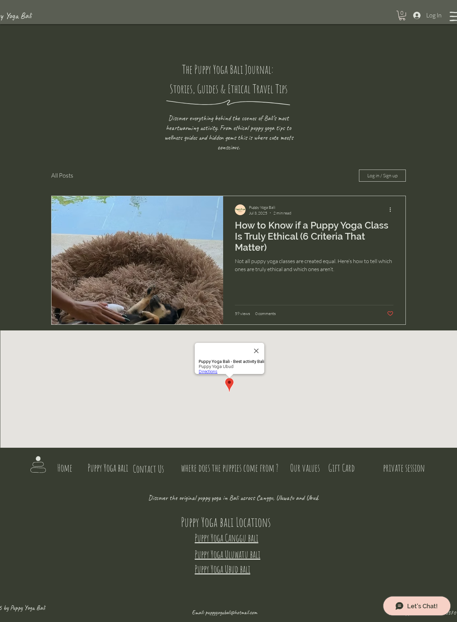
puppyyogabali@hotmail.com (231, 612)
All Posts (62, 175)
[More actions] (392, 210)
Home (64, 467)
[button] (402, 15)
